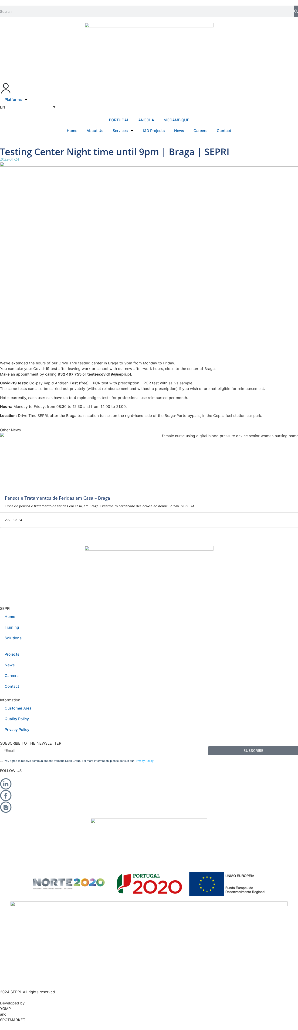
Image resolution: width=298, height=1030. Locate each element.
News (179, 130)
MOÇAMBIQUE (176, 120)
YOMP (5, 1008)
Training (12, 627)
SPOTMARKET (12, 1019)
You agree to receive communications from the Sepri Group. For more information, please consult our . (79, 760)
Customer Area (18, 708)
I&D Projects (154, 130)
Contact (224, 130)
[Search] (296, 11)
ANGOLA (146, 120)
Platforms (13, 99)
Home (72, 130)
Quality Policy (17, 718)
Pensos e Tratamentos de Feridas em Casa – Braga (57, 498)
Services (120, 130)
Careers (200, 130)
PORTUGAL (119, 120)
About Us (95, 130)
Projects (12, 654)
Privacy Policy (17, 729)
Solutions (13, 638)
